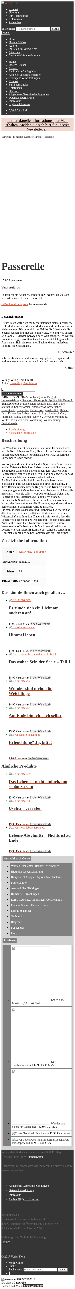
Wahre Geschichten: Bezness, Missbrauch (35, 865)
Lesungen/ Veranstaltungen (24, 55)
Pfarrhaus (6, 416)
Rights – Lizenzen (19, 104)
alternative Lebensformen (16, 406)
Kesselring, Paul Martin (23, 383)
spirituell (26, 416)
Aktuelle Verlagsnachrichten (25, 74)
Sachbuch (16, 916)
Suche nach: (8, 28)
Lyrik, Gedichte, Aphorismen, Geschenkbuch (37, 899)
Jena (4, 413)
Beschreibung (17, 429)
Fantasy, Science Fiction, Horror (29, 905)
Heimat (64, 410)
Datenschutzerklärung (21, 97)
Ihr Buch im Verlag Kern (23, 48)
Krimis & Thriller (21, 910)
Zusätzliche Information (22, 432)
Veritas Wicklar (19, 420)
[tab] (41, 429)
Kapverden (14, 413)
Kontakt (13, 9)
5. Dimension (28, 403)
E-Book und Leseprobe (14, 304)
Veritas (5, 420)
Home (12, 39)
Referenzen (15, 19)
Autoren (13, 45)
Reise (17, 416)
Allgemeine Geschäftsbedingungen (29, 94)
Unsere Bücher (17, 42)
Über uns (14, 12)
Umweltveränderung (55, 416)
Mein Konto (16, 1262)
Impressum (15, 100)
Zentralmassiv (9, 423)
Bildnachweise (34, 1156)
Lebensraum (29, 413)
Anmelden (15, 22)
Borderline (23, 410)
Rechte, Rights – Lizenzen (24, 1199)
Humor (15, 933)
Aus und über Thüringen (25, 888)
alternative (59, 403)
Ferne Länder (19, 882)
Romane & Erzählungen (25, 893)
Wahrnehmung (52, 420)
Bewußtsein (8, 410)
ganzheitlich (51, 410)
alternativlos (39, 406)
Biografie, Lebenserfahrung (27, 136)
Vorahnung (35, 420)
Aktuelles (14, 52)
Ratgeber (16, 922)
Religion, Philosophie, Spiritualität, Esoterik (47, 400)
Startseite (6, 136)
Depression (36, 410)
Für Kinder (17, 927)
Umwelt (37, 416)
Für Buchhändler (18, 15)
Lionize (5, 1241)
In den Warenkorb (12, 393)
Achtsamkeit (44, 403)
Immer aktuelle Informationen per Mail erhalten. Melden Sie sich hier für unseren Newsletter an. (37, 124)
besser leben (54, 406)
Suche (12, 1266)
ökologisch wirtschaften (51, 413)
